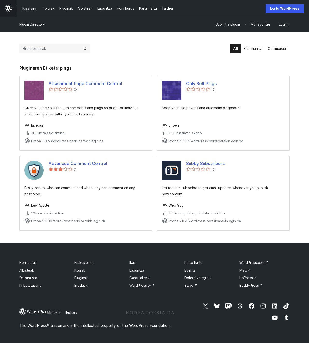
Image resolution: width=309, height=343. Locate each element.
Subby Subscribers (205, 163)
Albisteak (26, 270)
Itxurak (79, 270)
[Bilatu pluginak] (85, 48)
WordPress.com (254, 262)
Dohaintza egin (198, 278)
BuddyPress (251, 285)
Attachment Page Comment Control (85, 83)
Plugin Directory (32, 24)
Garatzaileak (139, 278)
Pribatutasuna (30, 285)
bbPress (248, 278)
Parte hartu (193, 262)
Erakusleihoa (84, 262)
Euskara (71, 312)
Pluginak (81, 278)
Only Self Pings (201, 83)
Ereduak (81, 285)
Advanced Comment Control (78, 163)
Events (189, 270)
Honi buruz (28, 262)
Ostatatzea (28, 278)
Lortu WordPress (285, 8)
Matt (245, 270)
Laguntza (136, 270)
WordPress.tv (142, 285)
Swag (190, 285)
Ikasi (132, 262)
